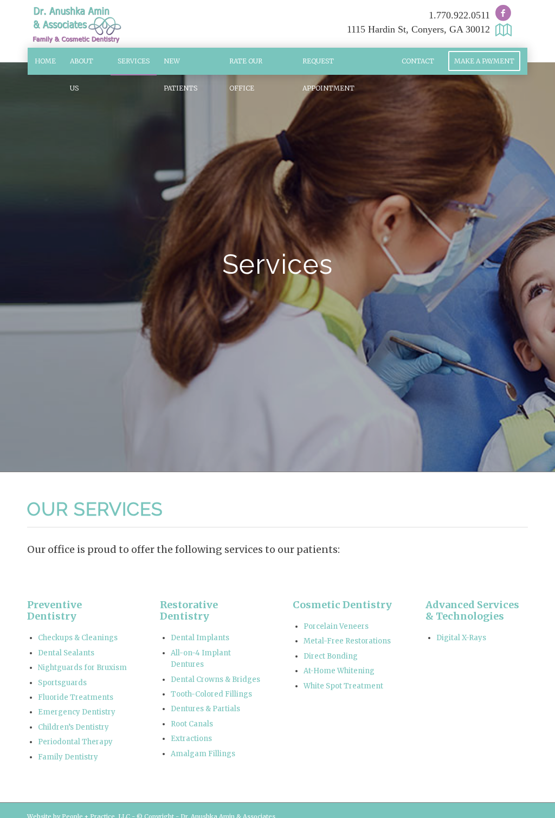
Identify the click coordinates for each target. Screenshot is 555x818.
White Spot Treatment (343, 686)
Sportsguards (62, 682)
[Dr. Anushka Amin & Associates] (76, 24)
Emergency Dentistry (76, 712)
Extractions (191, 738)
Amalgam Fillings (203, 753)
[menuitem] (45, 61)
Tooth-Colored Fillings (211, 694)
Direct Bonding (331, 656)
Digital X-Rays (461, 637)
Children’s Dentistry (73, 727)
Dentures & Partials (205, 708)
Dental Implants (200, 637)
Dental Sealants (66, 653)
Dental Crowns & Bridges (215, 679)
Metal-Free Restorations (347, 641)
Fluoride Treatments (75, 697)
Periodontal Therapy (75, 741)
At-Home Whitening (339, 670)
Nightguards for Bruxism (82, 667)
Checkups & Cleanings (78, 637)
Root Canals (192, 724)
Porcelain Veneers (336, 626)
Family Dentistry (68, 757)
